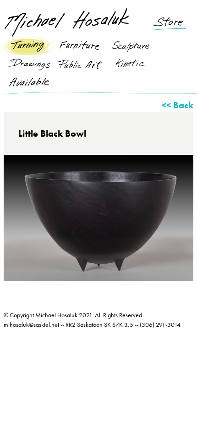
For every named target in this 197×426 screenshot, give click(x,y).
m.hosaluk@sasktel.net (31, 324)
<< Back (177, 105)
